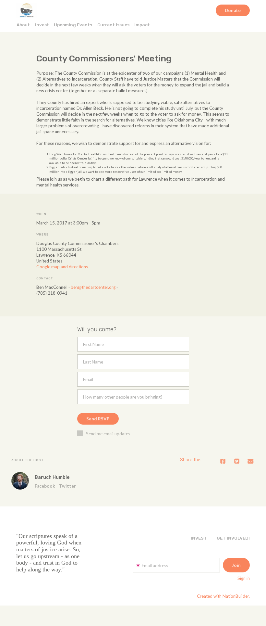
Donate (233, 10)
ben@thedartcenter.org (93, 287)
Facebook (45, 486)
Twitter (67, 486)
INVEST (199, 538)
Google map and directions (62, 266)
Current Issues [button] (113, 24)
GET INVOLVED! (233, 538)
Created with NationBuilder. (223, 596)
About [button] (23, 24)
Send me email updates (108, 433)
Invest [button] (42, 24)
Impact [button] (142, 24)
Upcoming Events (73, 24)
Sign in (243, 578)
